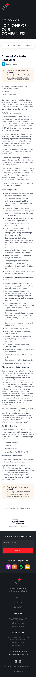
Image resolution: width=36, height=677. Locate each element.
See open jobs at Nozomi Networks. (18, 75)
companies (12, 45)
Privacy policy (13, 526)
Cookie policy (23, 526)
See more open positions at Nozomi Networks (18, 508)
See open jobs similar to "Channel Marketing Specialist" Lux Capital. (18, 79)
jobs (5, 45)
